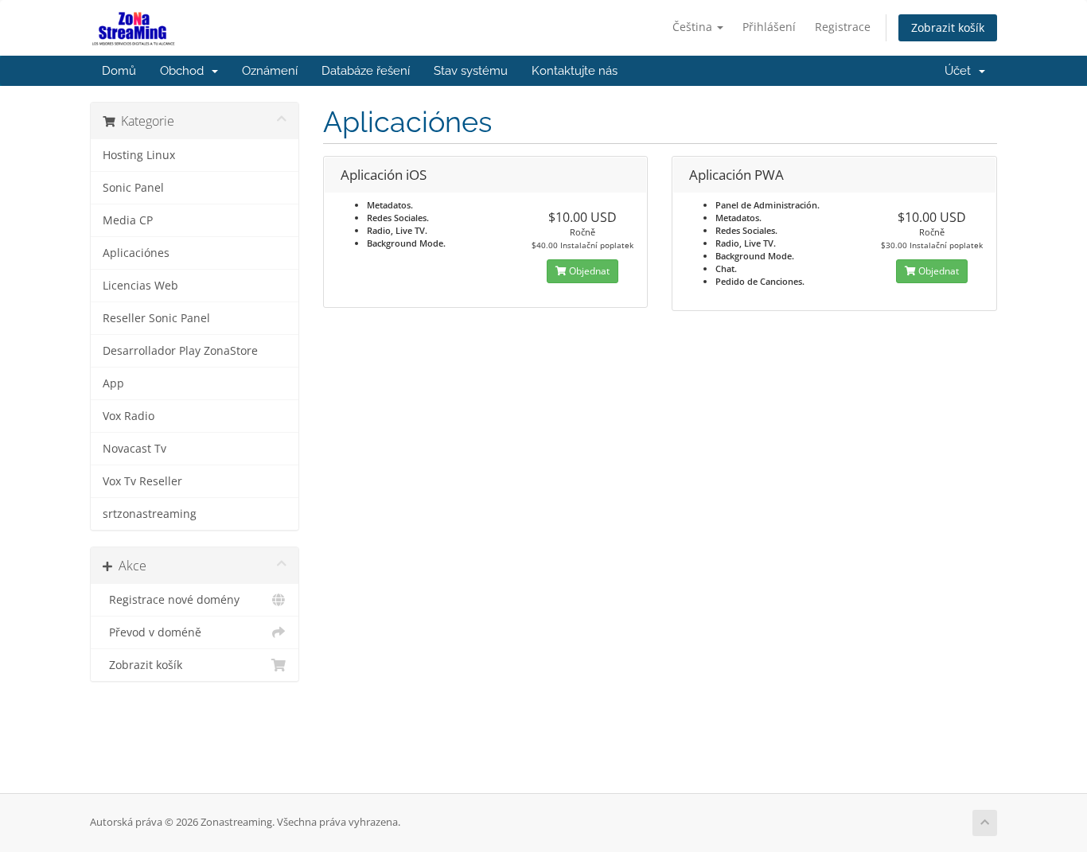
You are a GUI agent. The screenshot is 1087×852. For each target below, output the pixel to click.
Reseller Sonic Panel (156, 318)
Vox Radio (128, 416)
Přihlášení (769, 26)
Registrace (843, 26)
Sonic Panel (133, 188)
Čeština (693, 26)
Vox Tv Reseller (142, 481)
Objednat (588, 271)
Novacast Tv (134, 449)
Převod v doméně (152, 632)
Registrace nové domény (171, 600)
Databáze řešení (365, 71)
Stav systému (471, 71)
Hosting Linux (139, 155)
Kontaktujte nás (575, 71)
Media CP (128, 220)
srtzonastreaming (150, 514)
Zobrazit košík (947, 27)
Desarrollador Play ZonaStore (180, 351)
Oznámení (270, 71)
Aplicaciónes (136, 253)
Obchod (185, 71)
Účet (961, 71)
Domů (119, 71)
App (113, 383)
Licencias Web (140, 285)
